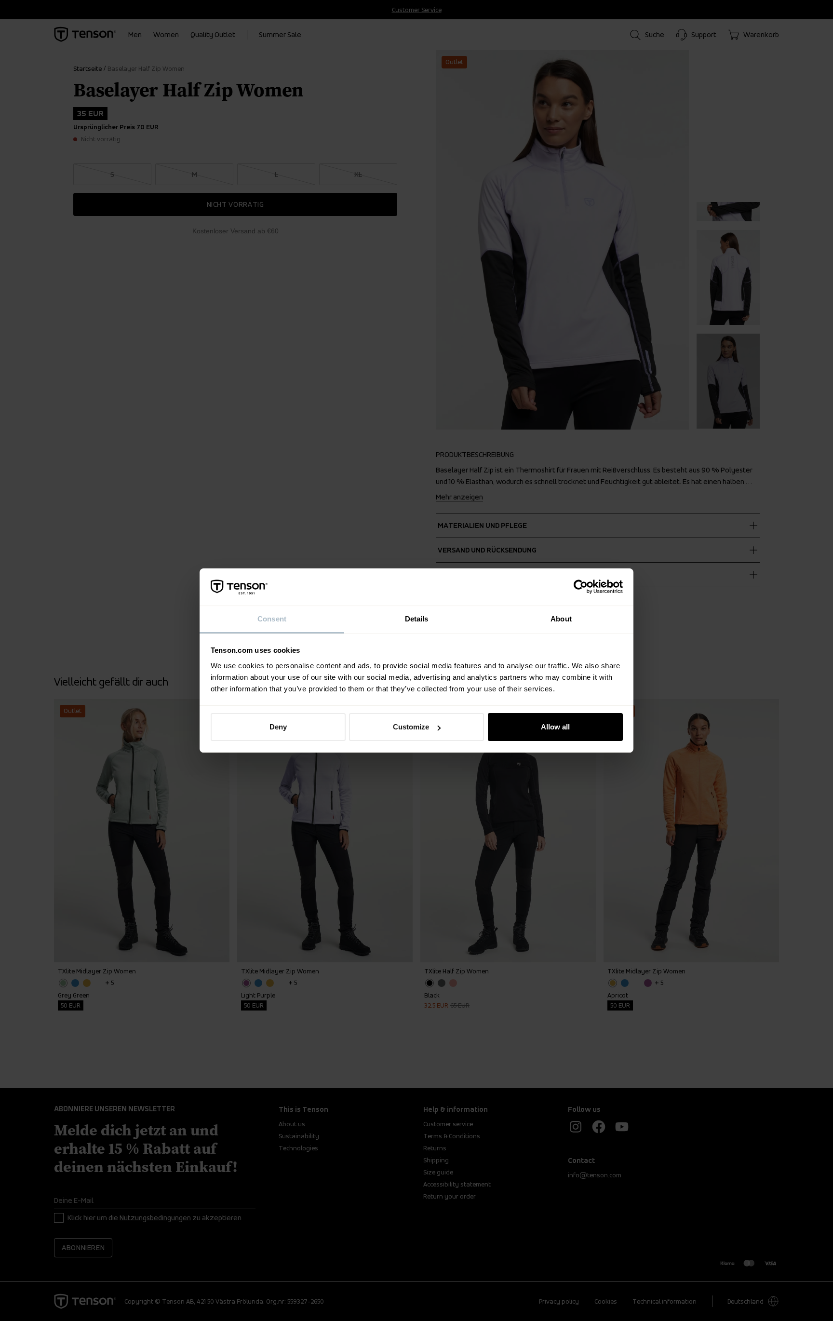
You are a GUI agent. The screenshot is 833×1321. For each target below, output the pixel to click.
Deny (278, 727)
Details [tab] (417, 619)
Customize (411, 727)
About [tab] (561, 619)
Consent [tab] (271, 619)
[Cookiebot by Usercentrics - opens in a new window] (580, 587)
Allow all (555, 727)
